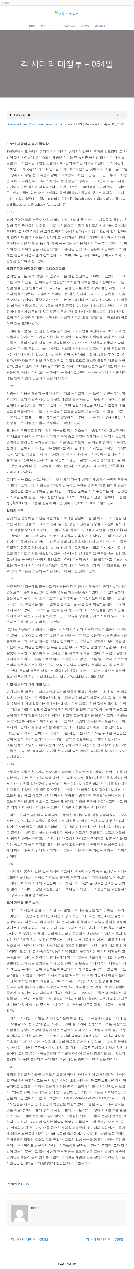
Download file (16, 124)
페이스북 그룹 (68, 25)
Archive (85, 25)
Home (32, 25)
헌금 (53, 25)
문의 (43, 25)
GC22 (25, 1184)
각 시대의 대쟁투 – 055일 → (106, 1239)
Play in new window (43, 124)
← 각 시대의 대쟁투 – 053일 (27, 1239)
